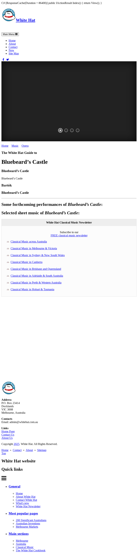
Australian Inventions (28, 523)
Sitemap (41, 450)
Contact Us (7, 434)
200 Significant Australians (31, 520)
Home (12, 40)
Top (3, 453)
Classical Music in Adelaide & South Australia (37, 275)
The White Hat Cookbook (30, 550)
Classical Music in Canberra (26, 262)
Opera (25, 145)
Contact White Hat (26, 499)
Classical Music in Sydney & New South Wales (38, 255)
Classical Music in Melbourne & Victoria (34, 248)
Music (15, 145)
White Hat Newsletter (28, 506)
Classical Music (25, 547)
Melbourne (22, 540)
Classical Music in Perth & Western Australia (36, 282)
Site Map (14, 53)
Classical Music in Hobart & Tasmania (32, 289)
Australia (21, 543)
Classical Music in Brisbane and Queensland (36, 268)
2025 (16, 444)
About (12, 43)
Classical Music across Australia (29, 241)
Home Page (8, 431)
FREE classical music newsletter (69, 235)
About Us (7, 437)
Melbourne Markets (27, 526)
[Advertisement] (69, 340)
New (11, 50)
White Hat (25, 20)
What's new (22, 503)
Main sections (19, 534)
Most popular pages (23, 513)
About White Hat (25, 496)
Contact (13, 47)
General (14, 486)
